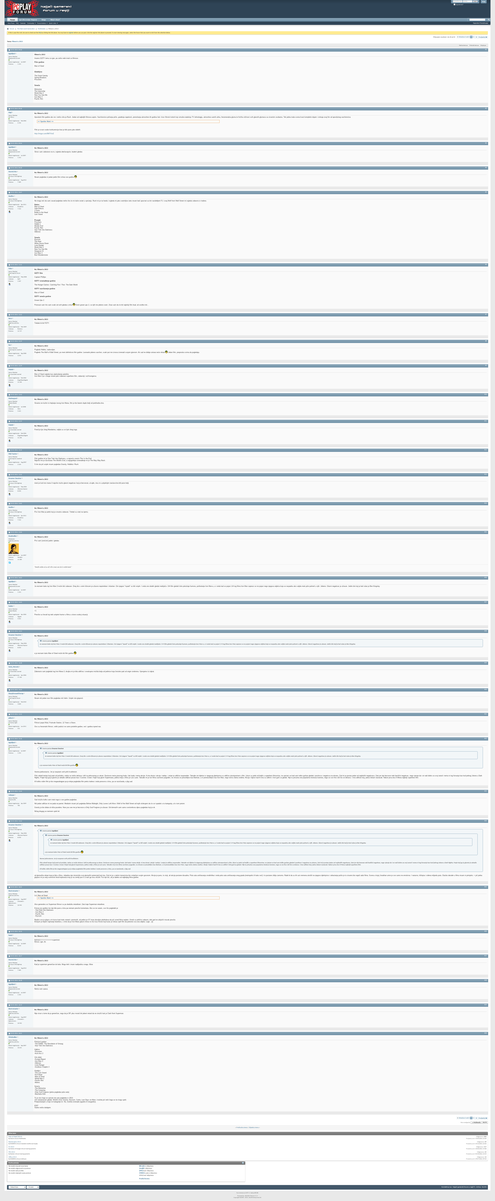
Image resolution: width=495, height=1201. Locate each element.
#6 (486, 264)
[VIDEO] (142, 1173)
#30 (485, 1033)
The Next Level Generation (26, 29)
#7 (486, 314)
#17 (485, 602)
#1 (486, 49)
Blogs (44, 20)
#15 (485, 532)
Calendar (23, 23)
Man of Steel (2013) (15, 1137)
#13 (485, 474)
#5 (486, 192)
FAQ (17, 23)
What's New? (55, 20)
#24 (485, 821)
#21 (485, 714)
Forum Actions (41, 23)
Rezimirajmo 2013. (15, 1142)
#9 (486, 365)
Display (483, 45)
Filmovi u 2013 (17, 42)
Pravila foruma (144, 1179)
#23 (485, 791)
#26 (485, 931)
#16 (485, 577)
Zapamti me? (459, 4)
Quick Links (52, 23)
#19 (485, 663)
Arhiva (478, 1187)
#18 (485, 631)
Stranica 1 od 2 (464, 37)
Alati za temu (462, 45)
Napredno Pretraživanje (480, 23)
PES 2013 (12, 1152)
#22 (485, 738)
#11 (485, 421)
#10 (485, 394)
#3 (486, 143)
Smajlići (141, 1168)
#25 (485, 887)
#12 (485, 450)
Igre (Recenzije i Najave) (28, 20)
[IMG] (141, 1171)
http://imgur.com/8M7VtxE (44, 134)
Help (483, 2)
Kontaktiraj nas (447, 1187)
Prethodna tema (241, 1127)
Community (30, 23)
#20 (485, 689)
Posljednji (482, 37)
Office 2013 (13, 1157)
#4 (486, 167)
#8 (486, 341)
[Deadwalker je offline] (14, 549)
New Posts (11, 23)
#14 (485, 503)
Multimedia (42, 29)
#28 (485, 980)
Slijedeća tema (254, 1127)
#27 (485, 956)
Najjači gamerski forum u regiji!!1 (464, 1187)
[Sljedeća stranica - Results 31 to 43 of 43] (476, 37)
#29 (485, 1005)
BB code (142, 1166)
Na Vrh (485, 1122)
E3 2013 (11, 1147)
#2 (486, 108)
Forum (12, 20)
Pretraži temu (473, 45)
